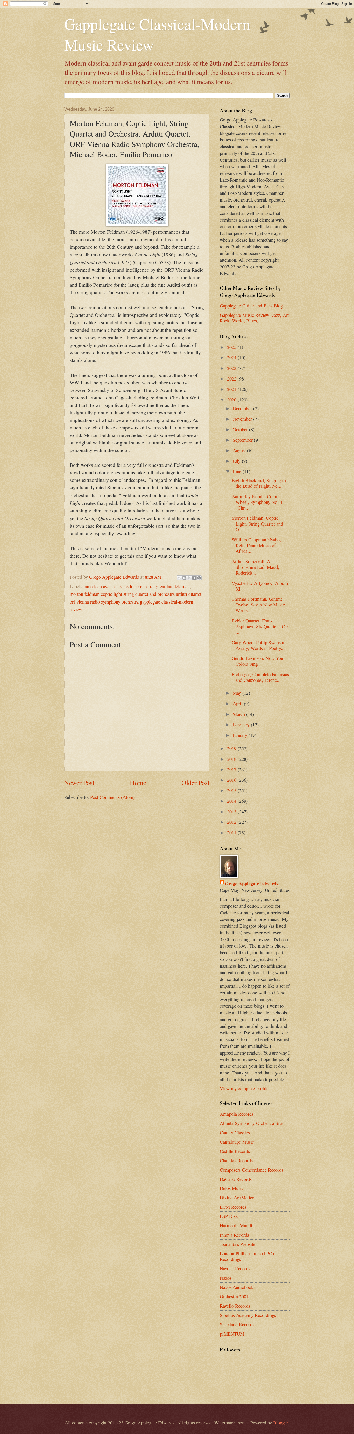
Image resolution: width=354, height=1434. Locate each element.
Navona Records (235, 1268)
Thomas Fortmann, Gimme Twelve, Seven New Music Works (258, 604)
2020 (232, 400)
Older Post (195, 782)
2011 (232, 832)
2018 (232, 759)
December (243, 408)
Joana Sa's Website (237, 1244)
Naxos (225, 1278)
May (237, 693)
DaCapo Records (236, 1179)
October (241, 429)
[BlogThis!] (184, 577)
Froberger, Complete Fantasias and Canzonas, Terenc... (260, 677)
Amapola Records (236, 1114)
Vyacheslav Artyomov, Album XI (260, 586)
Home (138, 782)
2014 (232, 801)
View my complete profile (244, 1088)
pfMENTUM (232, 1334)
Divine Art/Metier (237, 1197)
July (237, 461)
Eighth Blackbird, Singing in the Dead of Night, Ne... (259, 483)
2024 (232, 357)
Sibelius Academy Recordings (248, 1315)
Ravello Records (235, 1306)
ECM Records (233, 1207)
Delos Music (232, 1188)
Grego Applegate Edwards (251, 883)
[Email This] (179, 577)
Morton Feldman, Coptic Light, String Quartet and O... (257, 523)
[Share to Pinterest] (199, 577)
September (243, 440)
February (242, 724)
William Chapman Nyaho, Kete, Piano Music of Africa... (256, 545)
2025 (232, 347)
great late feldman (173, 586)
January (241, 735)
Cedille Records (235, 1151)
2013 (232, 811)
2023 (232, 368)
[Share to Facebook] (194, 577)
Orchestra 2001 (234, 1296)
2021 (232, 389)
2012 (232, 822)
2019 (232, 748)
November (243, 419)
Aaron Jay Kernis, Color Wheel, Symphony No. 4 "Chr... (257, 502)
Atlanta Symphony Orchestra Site (251, 1123)
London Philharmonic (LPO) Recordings (247, 1256)
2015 (232, 790)
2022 (232, 379)
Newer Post (79, 782)
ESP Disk (229, 1216)
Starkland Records (237, 1324)
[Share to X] (189, 577)
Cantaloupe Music (237, 1142)
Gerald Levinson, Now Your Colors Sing (258, 661)
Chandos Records (236, 1160)
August (240, 450)
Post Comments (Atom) (112, 797)
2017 (232, 769)
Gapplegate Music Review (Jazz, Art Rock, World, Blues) (254, 318)
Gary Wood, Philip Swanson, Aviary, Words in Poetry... (259, 645)
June (238, 471)
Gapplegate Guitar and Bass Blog (251, 306)
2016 (232, 780)
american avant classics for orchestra (119, 586)
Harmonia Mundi (236, 1225)
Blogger (280, 1422)
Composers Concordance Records (251, 1170)
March (239, 714)
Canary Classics (235, 1132)
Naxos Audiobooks (237, 1287)
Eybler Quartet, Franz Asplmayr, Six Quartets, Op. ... (260, 626)
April (238, 703)
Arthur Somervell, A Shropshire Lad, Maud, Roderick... (255, 567)
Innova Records (234, 1235)
